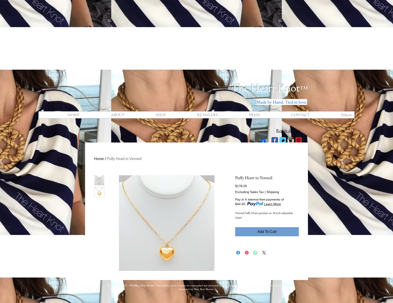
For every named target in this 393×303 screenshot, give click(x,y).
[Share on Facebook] (238, 252)
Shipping (273, 192)
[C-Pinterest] (298, 140)
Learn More (272, 204)
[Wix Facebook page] (274, 140)
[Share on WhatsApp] (255, 252)
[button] (263, 140)
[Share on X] (264, 252)
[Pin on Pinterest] (246, 252)
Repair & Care (288, 130)
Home (99, 159)
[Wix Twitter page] (282, 140)
